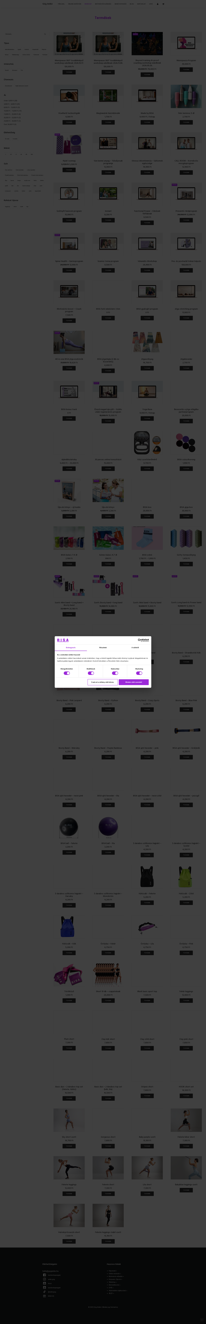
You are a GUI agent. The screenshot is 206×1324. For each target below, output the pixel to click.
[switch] (91, 673)
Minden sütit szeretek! (133, 682)
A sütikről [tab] (135, 647)
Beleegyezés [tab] (71, 647)
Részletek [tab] (103, 647)
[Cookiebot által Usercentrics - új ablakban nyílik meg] (139, 640)
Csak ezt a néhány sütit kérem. (102, 682)
